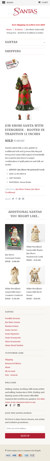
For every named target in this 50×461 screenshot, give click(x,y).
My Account (10, 371)
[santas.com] (25, 11)
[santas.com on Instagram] (18, 405)
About (7, 367)
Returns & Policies (13, 363)
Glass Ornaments (12, 341)
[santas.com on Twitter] (6, 405)
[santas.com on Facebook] (10, 405)
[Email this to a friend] (22, 199)
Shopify (38, 451)
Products (19, 29)
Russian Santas (11, 326)
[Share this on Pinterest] (19, 199)
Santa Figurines (12, 334)
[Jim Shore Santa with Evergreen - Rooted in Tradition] (25, 91)
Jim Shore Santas (23, 189)
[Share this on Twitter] (12, 199)
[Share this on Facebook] (16, 199)
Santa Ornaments (13, 338)
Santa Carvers (11, 330)
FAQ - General (11, 375)
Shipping (9, 360)
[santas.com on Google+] (14, 405)
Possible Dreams (12, 318)
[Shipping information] (24, 64)
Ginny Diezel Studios (14, 345)
